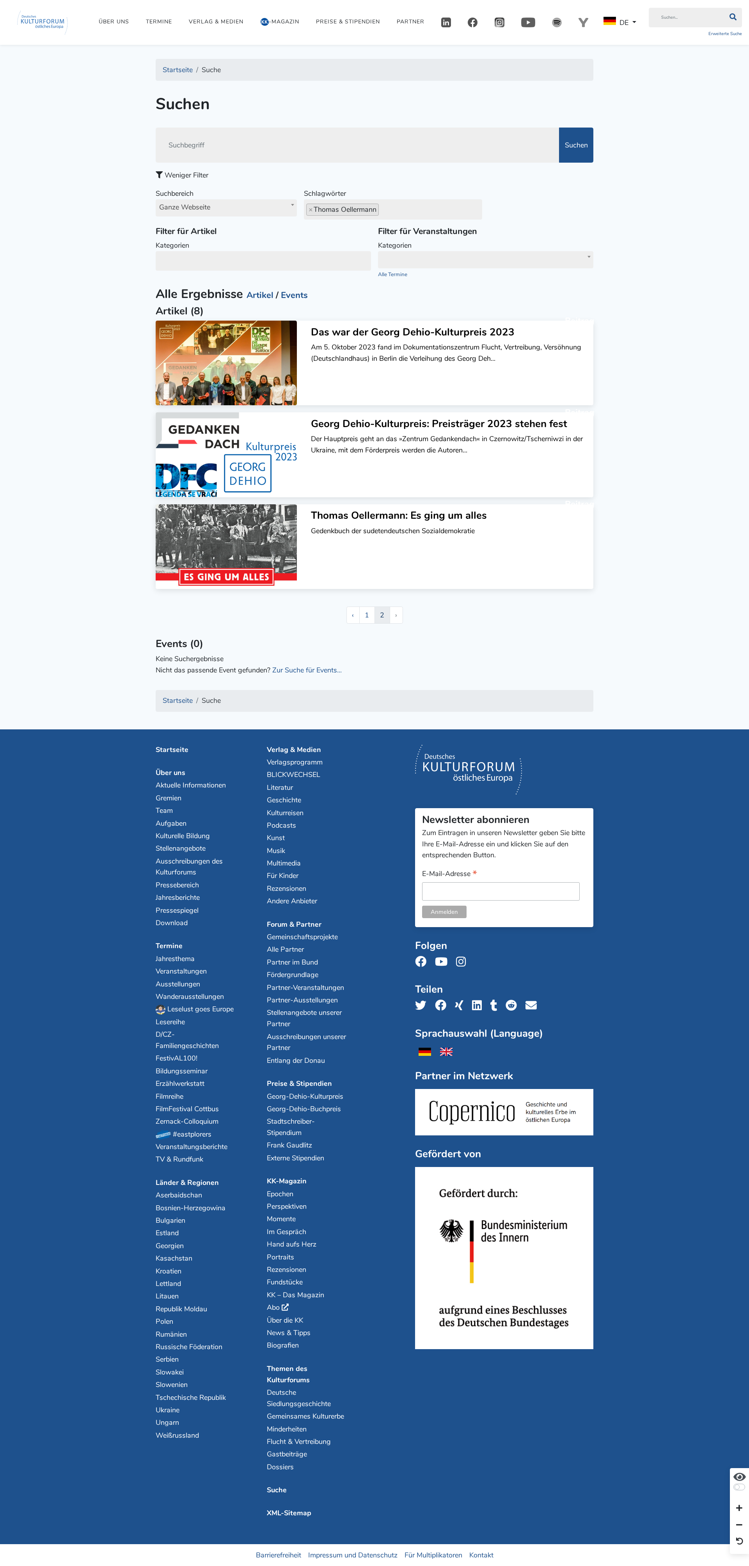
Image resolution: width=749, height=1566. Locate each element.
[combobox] (226, 207)
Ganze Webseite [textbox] (184, 207)
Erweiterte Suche (725, 34)
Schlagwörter (325, 193)
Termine (159, 21)
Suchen (576, 145)
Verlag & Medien (216, 21)
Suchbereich (183, 200)
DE (624, 22)
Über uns (114, 21)
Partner (410, 21)
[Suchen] (733, 17)
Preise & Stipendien (348, 21)
